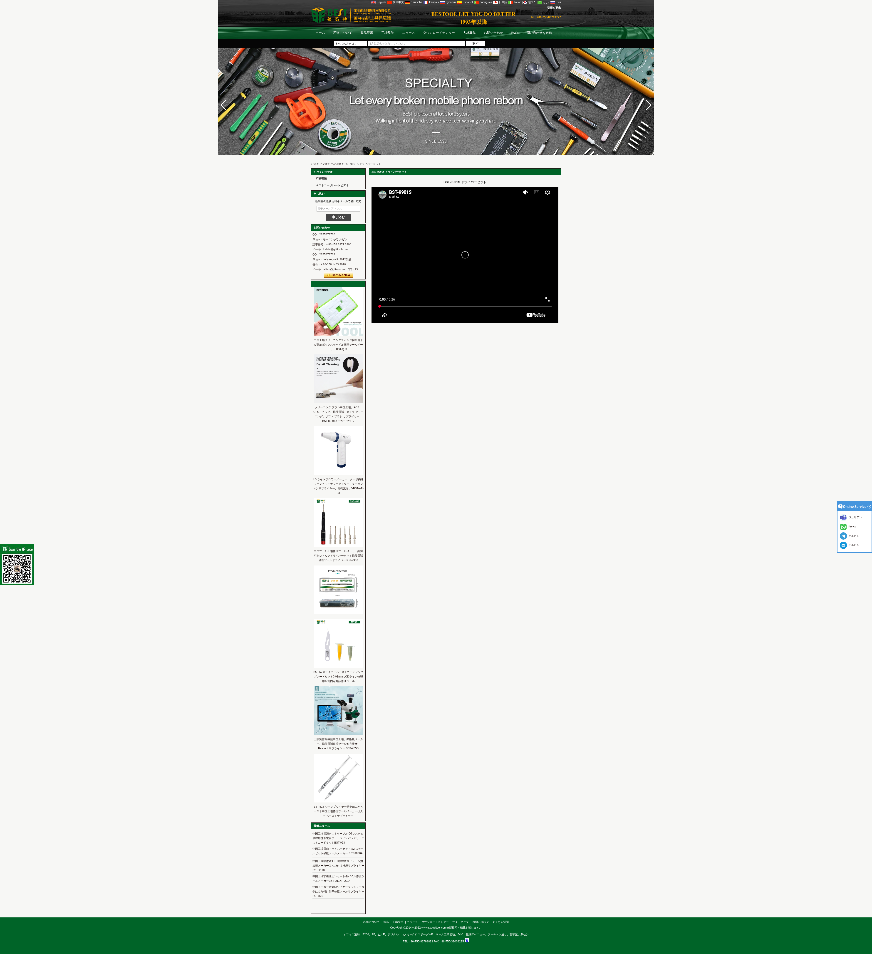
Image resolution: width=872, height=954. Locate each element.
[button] (649, 105)
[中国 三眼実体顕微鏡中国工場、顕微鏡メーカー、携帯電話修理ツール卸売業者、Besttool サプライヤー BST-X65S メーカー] (338, 734)
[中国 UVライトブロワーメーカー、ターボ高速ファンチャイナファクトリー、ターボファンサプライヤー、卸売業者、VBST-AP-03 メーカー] (338, 474)
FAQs (514, 33)
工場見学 (387, 33)
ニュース (408, 33)
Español (468, 2)
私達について (342, 33)
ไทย (558, 2)
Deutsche (416, 2)
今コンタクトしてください (338, 275)
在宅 (314, 164)
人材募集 (469, 33)
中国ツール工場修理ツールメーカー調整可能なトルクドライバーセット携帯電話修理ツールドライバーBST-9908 (338, 556)
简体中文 (398, 2)
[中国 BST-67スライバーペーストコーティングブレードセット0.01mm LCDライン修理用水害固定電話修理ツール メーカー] (338, 666)
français (434, 2)
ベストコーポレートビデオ (332, 185)
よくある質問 (500, 922)
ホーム (320, 33)
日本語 (503, 2)
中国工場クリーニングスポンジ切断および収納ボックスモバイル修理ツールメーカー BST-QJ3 (338, 345)
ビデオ (324, 164)
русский (451, 2)
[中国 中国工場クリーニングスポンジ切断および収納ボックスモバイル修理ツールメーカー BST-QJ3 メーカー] (338, 334)
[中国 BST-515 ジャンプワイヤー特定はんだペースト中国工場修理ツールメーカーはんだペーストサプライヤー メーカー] (338, 801)
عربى (546, 2)
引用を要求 (554, 7)
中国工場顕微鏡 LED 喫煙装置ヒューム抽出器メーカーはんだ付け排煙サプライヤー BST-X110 (338, 865)
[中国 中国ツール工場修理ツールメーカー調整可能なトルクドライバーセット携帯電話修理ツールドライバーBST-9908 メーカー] (338, 546)
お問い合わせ (493, 33)
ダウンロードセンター (439, 33)
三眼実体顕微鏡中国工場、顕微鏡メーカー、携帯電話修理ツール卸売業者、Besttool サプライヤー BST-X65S (338, 744)
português (486, 2)
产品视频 (336, 164)
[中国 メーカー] (338, 613)
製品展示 (366, 33)
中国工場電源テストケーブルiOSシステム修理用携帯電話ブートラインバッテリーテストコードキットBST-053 (338, 838)
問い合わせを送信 (539, 33)
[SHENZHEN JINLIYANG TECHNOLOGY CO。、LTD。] (351, 22)
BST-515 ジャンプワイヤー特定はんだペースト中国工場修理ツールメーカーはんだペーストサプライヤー (338, 811)
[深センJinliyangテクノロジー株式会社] (436, 160)
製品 (386, 922)
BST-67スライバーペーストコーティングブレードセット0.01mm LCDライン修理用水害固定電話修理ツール (338, 676)
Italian (517, 2)
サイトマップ (460, 922)
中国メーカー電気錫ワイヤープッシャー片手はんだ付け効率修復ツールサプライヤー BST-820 (338, 891)
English (381, 2)
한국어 (532, 2)
